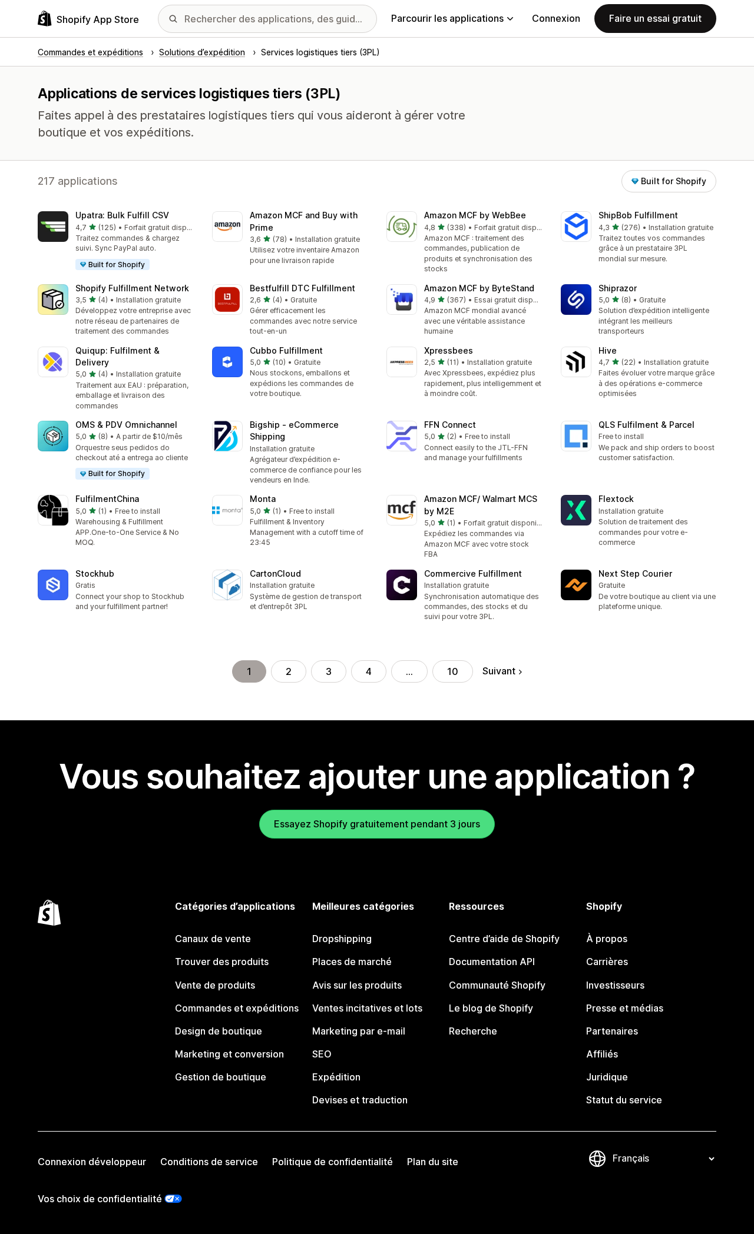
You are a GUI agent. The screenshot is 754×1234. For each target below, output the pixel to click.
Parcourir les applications (447, 18)
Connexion (556, 18)
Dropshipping (342, 938)
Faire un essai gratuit (655, 18)
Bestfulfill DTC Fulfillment (302, 288)
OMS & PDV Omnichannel (126, 425)
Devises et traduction (360, 1100)
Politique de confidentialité (332, 1162)
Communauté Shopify (497, 985)
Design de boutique (218, 1031)
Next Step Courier (635, 573)
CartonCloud (275, 573)
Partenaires (612, 1031)
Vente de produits (215, 985)
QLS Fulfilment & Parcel (646, 425)
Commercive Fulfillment (473, 573)
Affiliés (602, 1054)
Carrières (607, 961)
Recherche (473, 1031)
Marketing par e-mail (358, 1031)
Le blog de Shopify (491, 1008)
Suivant (498, 671)
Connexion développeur (92, 1162)
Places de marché (352, 961)
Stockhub (94, 573)
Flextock (616, 499)
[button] (115, 241)
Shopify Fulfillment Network (132, 288)
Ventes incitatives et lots (367, 1008)
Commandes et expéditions (237, 1008)
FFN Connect (450, 425)
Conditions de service (209, 1162)
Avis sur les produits (357, 985)
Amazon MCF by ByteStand (479, 288)
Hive (607, 350)
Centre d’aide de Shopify (504, 938)
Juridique (607, 1077)
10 (452, 671)
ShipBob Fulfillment (638, 215)
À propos (606, 938)
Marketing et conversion (229, 1054)
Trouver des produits (222, 961)
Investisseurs (615, 985)
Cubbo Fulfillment (286, 350)
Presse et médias (624, 1008)
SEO (322, 1054)
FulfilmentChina (107, 499)
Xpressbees (448, 350)
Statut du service (624, 1100)
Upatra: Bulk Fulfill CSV (122, 215)
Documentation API (492, 961)
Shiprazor (617, 288)
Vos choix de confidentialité (100, 1199)
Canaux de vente (213, 938)
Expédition (336, 1077)
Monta (263, 499)
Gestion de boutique (220, 1077)
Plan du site (432, 1162)
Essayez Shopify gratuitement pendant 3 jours (377, 824)
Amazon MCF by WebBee (475, 215)
